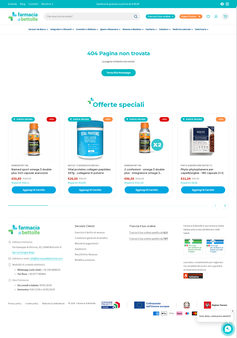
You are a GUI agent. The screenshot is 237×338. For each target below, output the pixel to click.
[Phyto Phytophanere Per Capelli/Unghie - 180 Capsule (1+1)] (203, 139)
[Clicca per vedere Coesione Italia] (164, 305)
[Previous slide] (215, 205)
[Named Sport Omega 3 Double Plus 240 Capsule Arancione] (33, 139)
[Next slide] (225, 205)
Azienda (12, 4)
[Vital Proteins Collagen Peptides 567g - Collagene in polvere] (90, 139)
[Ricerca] (136, 16)
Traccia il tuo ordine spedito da (148, 232)
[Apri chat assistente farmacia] (228, 329)
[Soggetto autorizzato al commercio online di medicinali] (193, 246)
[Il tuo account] (216, 16)
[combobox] (92, 16)
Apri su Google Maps (23, 252)
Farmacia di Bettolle (86, 303)
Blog (22, 4)
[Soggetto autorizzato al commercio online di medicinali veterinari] (215, 246)
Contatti (33, 4)
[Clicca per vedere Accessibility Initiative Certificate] (193, 275)
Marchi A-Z (47, 4)
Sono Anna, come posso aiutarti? (215, 316)
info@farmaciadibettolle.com (46, 258)
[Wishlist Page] (208, 16)
